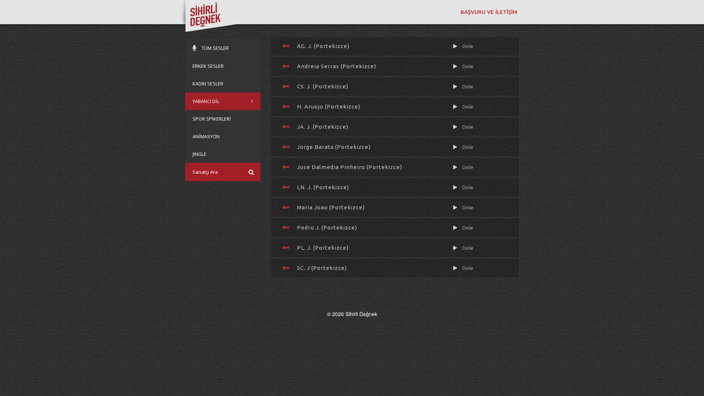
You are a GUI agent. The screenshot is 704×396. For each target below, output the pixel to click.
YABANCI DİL (205, 101)
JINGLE (199, 154)
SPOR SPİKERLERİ (211, 118)
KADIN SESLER (207, 83)
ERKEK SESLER (208, 66)
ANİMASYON (206, 136)
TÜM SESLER (215, 48)
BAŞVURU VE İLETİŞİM (489, 12)
